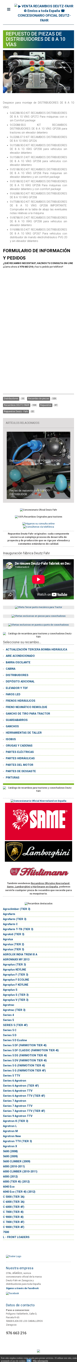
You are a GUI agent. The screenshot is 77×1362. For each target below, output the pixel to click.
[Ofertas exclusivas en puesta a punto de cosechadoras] (38, 625)
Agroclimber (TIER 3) (16, 909)
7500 (6, 1232)
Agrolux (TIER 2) (13, 944)
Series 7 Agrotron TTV (17, 1106)
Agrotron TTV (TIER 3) (17, 1141)
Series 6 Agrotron (14, 1080)
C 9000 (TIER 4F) (13, 1227)
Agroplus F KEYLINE (15, 984)
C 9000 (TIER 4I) (13, 1217)
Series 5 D (9, 1035)
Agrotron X (10, 1146)
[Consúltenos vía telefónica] (38, 527)
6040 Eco (9, 1186)
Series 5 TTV (11, 1075)
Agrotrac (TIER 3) (14, 1010)
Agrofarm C (10, 924)
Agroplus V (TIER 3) (15, 1000)
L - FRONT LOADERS (16, 1237)
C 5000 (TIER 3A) (13, 1196)
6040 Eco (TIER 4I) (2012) (19, 1191)
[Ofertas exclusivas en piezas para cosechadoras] (39, 616)
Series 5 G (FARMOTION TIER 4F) (24, 1070)
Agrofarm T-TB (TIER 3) (18, 929)
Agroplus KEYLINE (14, 969)
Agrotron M (10, 1131)
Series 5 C (9, 1030)
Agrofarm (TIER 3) (14, 919)
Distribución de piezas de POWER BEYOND (35, 460)
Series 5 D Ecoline (15, 1040)
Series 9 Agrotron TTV (17, 1116)
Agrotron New (12, 1136)
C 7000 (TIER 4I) (13, 1212)
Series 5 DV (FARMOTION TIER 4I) (25, 1060)
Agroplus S (10, 989)
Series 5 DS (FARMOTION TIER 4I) (25, 1055)
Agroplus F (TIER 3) (15, 974)
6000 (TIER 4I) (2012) (16, 1181)
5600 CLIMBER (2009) (16, 1161)
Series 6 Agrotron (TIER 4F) (21, 1085)
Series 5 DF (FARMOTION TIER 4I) (25, 1045)
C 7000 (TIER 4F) (13, 1222)
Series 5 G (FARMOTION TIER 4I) (24, 1065)
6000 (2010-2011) (14, 1166)
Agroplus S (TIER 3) (16, 994)
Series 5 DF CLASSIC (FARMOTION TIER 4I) (31, 1050)
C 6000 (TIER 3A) (13, 1201)
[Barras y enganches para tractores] (38, 607)
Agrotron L (10, 1126)
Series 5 (8, 1020)
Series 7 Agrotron (14, 1101)
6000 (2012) (10, 1176)
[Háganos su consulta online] (38, 523)
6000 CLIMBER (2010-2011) (20, 1171)
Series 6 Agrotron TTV (17, 1090)
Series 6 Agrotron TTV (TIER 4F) (24, 1095)
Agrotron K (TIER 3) (15, 1121)
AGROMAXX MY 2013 (16, 959)
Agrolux (8, 939)
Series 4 (8, 1015)
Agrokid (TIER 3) (13, 934)
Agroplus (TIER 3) (14, 964)
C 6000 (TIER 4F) (13, 1207)
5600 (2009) (10, 1156)
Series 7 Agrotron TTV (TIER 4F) (24, 1111)
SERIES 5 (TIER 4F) (15, 1025)
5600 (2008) (10, 1151)
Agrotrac (8, 1005)
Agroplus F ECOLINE (16, 979)
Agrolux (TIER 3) (13, 949)
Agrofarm (9, 914)
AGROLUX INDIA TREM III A (20, 954)
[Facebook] (12, 1293)
